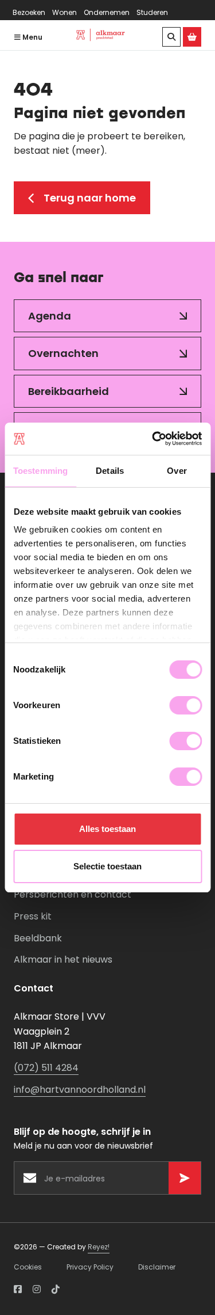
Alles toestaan (107, 829)
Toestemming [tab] (40, 471)
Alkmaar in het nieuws (63, 959)
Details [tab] (110, 471)
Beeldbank (38, 938)
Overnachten (63, 353)
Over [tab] (176, 471)
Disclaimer (156, 1267)
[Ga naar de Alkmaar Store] (192, 37)
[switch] (185, 705)
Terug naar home (90, 198)
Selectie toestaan (107, 866)
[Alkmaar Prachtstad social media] (18, 1289)
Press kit (33, 916)
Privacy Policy (90, 1267)
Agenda (49, 316)
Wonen (64, 12)
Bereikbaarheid (68, 391)
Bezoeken (29, 12)
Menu (31, 37)
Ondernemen (107, 12)
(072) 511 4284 (46, 1067)
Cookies (28, 1267)
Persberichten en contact (72, 894)
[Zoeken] (171, 37)
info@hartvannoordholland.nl (80, 1089)
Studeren (152, 12)
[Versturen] (185, 1178)
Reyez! (99, 1247)
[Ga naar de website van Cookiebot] (153, 438)
